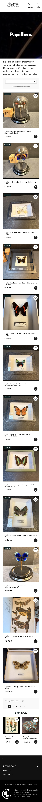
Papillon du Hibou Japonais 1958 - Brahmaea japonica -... (20, 687)
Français (31, 7)
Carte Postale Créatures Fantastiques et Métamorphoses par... (10, 737)
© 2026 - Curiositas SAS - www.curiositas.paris (21, 784)
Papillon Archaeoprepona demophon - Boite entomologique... (19, 485)
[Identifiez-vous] (33, 4)
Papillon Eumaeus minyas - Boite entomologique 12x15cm (21, 536)
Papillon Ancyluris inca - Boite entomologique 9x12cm (20, 334)
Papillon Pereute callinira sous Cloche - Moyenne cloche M (18, 132)
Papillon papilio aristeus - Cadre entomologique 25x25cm (21, 284)
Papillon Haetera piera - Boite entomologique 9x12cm (20, 233)
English (37, 7)
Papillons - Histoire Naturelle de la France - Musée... (19, 637)
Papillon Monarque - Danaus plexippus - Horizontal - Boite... (18, 435)
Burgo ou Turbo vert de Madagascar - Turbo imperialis (30, 737)
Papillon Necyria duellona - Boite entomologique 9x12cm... (16, 384)
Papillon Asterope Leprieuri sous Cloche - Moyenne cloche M (19, 586)
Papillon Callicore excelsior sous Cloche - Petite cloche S (21, 183)
